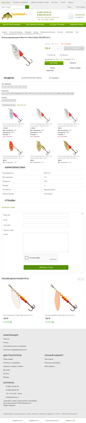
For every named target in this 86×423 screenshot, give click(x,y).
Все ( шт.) (21, 105)
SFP (30, 93)
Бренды (70, 2)
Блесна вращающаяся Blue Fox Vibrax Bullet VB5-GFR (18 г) (69, 157)
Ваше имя (6, 215)
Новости (6, 339)
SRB (72, 93)
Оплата (63, 2)
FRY (52, 93)
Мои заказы (49, 359)
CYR (34, 93)
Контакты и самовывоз (20, 2)
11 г (13, 87)
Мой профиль (50, 366)
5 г (6, 87)
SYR (48, 93)
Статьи (5, 342)
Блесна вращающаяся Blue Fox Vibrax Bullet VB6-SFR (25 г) (41, 125)
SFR (26, 93)
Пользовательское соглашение (14, 346)
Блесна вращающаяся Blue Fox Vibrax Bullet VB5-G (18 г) (41, 157)
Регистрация (80, 7)
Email (5, 220)
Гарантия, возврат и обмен (40, 2)
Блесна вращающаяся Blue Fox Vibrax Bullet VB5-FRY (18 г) (13, 157)
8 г (9, 87)
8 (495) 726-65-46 (42, 12)
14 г (17, 87)
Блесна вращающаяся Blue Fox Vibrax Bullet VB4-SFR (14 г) (69, 125)
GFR (12, 93)
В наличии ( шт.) (9, 105)
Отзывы (54, 78)
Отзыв (5, 234)
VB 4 (72, 59)
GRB (67, 93)
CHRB (58, 93)
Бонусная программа (52, 363)
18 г (21, 87)
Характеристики (31, 78)
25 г (25, 87)
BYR (21, 93)
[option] (22, 303)
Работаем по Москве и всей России (48, 17)
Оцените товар (8, 230)
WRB (17, 93)
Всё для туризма (57, 24)
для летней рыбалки (11, 24)
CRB (62, 93)
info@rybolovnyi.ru (12, 397)
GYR (39, 93)
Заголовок (6, 225)
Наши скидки (5, 2)
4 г (3, 87)
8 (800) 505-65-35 (42, 15)
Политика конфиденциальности (15, 350)
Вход (69, 7)
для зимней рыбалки (35, 24)
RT (8, 93)
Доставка (55, 2)
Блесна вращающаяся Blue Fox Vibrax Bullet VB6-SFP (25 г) (13, 125)
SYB (44, 93)
